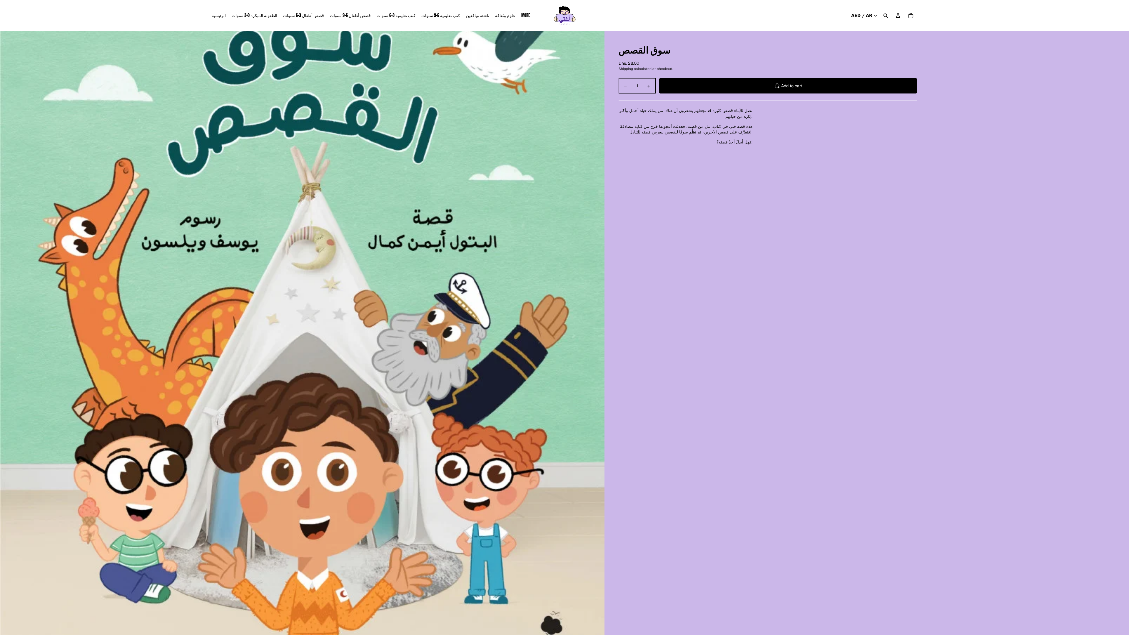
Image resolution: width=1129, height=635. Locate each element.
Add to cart (791, 85)
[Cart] (910, 15)
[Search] (885, 15)
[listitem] (525, 15)
